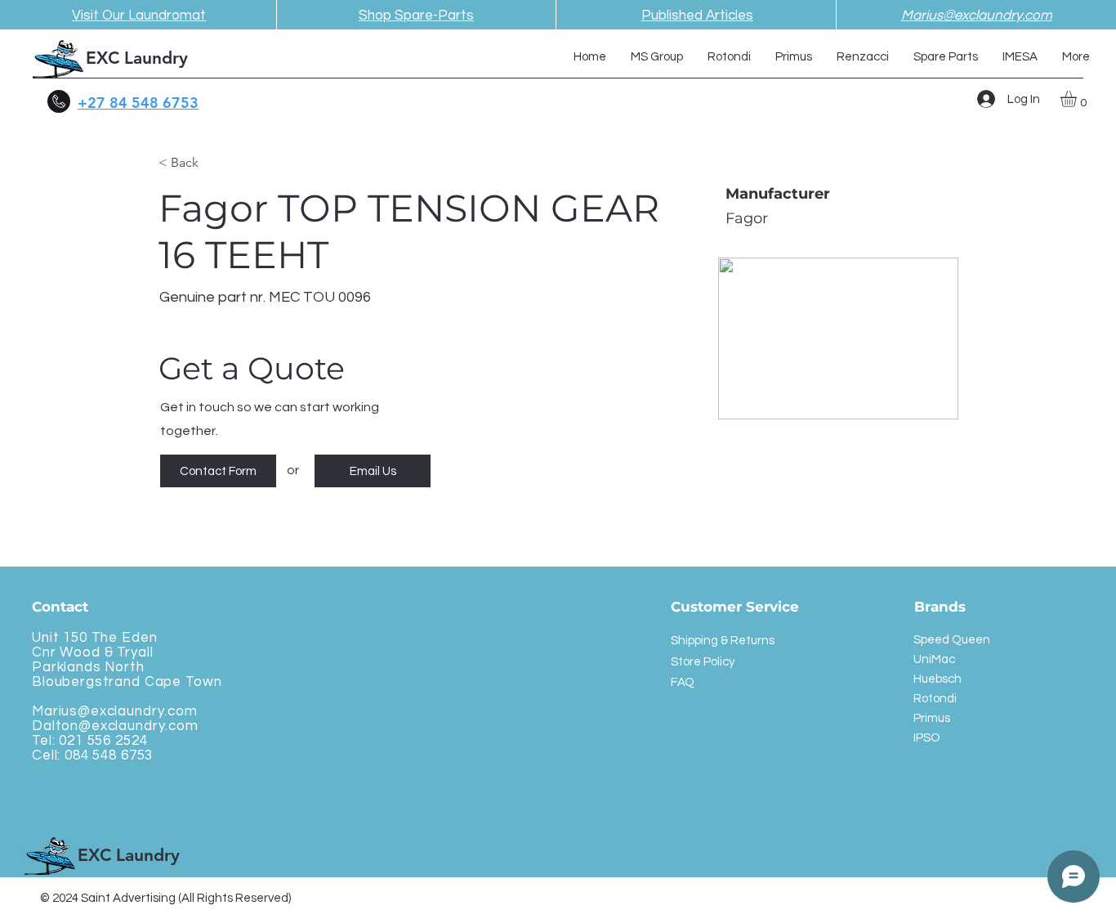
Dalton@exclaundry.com (115, 726)
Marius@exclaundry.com (115, 711)
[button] (1078, 99)
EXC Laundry (137, 57)
